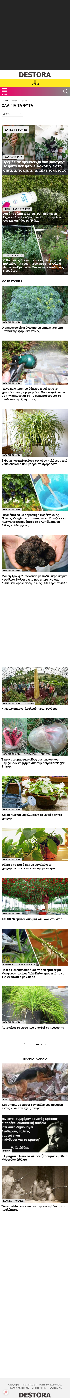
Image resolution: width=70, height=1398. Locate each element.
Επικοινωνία (56, 1388)
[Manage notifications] (5, 1392)
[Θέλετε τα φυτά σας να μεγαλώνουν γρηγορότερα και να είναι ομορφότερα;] (35, 844)
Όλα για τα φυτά (13, 156)
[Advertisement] (35, 35)
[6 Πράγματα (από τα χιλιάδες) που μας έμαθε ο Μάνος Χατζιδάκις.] (35, 1133)
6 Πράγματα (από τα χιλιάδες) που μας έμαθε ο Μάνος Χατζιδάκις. (34, 1158)
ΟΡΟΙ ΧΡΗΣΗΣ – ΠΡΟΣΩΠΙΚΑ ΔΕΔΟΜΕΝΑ (42, 1385)
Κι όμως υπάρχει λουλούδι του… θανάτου (29, 708)
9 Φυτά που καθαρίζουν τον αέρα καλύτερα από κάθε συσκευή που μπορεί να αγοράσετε (34, 462)
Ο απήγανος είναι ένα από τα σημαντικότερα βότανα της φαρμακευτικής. (32, 329)
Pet (5, 1099)
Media (6, 1150)
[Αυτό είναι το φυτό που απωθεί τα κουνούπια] (35, 1005)
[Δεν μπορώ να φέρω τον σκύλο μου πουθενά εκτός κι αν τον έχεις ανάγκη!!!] (35, 1082)
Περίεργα (29, 703)
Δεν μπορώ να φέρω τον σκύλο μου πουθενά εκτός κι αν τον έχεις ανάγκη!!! (32, 1106)
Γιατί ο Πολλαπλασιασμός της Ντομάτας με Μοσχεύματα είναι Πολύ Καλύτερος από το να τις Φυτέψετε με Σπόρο (33, 973)
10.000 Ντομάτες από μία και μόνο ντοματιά (32, 919)
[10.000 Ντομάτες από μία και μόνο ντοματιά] (35, 896)
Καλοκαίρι (8, 964)
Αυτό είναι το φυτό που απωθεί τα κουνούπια (33, 1027)
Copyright (13, 1385)
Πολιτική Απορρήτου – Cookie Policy (27, 1388)
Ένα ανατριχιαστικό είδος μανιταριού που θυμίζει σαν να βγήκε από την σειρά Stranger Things (33, 763)
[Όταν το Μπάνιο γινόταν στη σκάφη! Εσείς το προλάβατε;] (35, 1184)
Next (39, 1044)
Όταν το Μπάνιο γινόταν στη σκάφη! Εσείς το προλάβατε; (33, 1208)
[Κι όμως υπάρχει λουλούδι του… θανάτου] (35, 686)
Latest (35, 84)
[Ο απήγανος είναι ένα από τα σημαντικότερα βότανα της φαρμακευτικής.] (35, 305)
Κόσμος (19, 1200)
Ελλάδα (7, 1200)
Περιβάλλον (30, 754)
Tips (7, 209)
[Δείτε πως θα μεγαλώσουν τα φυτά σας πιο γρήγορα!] (35, 793)
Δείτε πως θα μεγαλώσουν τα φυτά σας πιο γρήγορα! (32, 816)
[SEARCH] (65, 91)
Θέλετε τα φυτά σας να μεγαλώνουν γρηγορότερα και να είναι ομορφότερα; (29, 866)
